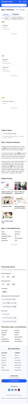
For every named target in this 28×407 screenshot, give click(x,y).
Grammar (3, 362)
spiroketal (3, 234)
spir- (16, 236)
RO (8, 284)
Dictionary (3, 355)
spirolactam (4, 238)
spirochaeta (17, 339)
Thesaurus (3, 357)
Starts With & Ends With (9, 299)
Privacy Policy (18, 360)
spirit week (4, 332)
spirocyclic (17, 234)
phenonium (17, 231)
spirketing (3, 334)
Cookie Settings (18, 365)
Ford (16, 240)
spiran (2, 231)
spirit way (17, 330)
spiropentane (4, 240)
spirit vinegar (4, 330)
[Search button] (24, 5)
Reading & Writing (5, 370)
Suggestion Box (18, 370)
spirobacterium (4, 339)
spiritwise (17, 332)
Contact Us (17, 357)
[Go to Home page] (7, 1)
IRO (14, 284)
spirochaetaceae (5, 341)
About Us (17, 355)
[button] (20, 1)
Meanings (5, 14)
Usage (2, 367)
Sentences (15, 14)
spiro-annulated (18, 238)
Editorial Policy (18, 362)
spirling (16, 334)
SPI (13, 277)
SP (8, 277)
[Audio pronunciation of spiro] (17, 9)
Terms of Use (17, 367)
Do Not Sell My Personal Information (14, 395)
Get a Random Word (14, 381)
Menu (24, 1)
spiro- (4, 292)
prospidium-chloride (6, 236)
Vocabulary (3, 365)
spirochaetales (18, 341)
